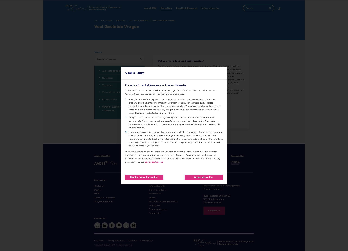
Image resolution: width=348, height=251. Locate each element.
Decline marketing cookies (144, 177)
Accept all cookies (203, 177)
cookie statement (154, 162)
